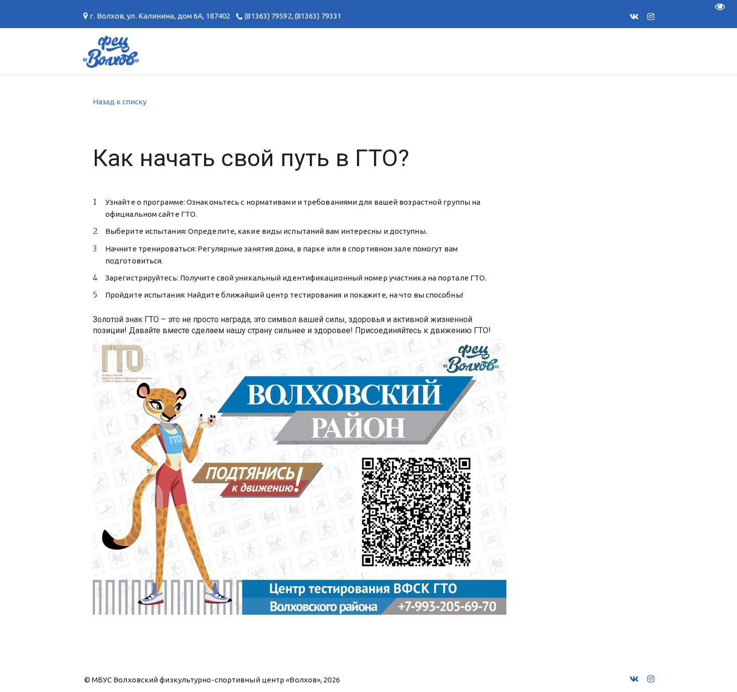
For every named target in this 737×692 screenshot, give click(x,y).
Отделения (53, 51)
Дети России (563, 51)
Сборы (115, 51)
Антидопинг (373, 51)
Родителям (294, 51)
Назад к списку (119, 101)
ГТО (160, 51)
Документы (217, 51)
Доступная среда (467, 51)
